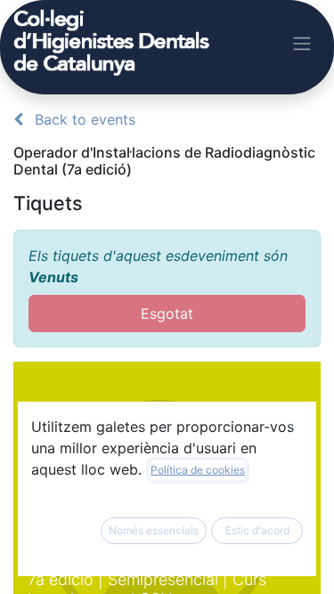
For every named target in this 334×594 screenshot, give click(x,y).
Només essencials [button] (154, 530)
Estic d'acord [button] (257, 530)
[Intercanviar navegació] (302, 42)
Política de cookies (198, 469)
